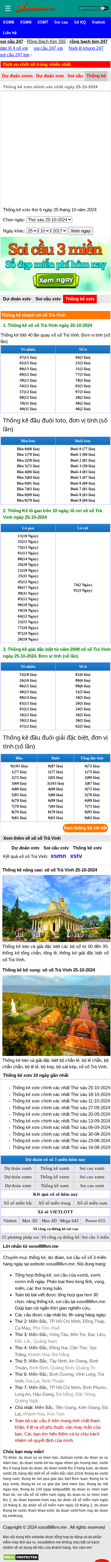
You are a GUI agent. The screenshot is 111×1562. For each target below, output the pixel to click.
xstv (76, 856)
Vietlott (98, 22)
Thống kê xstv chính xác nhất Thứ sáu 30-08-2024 (61, 1134)
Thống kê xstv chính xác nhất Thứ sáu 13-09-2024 (61, 1120)
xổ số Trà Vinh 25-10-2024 (49, 869)
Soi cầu (75, 75)
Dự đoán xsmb (18, 1168)
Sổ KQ (80, 22)
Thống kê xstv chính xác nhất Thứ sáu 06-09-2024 (61, 1127)
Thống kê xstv (79, 298)
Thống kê (96, 75)
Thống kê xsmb (54, 1168)
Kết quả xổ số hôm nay (55, 1194)
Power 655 (95, 1220)
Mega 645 (69, 1220)
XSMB (8, 22)
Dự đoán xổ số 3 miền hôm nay (55, 1159)
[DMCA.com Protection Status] (21, 1557)
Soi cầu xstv (48, 298)
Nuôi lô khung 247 (86, 48)
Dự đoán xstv (50, 75)
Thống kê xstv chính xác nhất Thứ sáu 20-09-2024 (61, 1114)
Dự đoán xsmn (17, 75)
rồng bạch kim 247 (88, 41)
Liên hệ (10, 33)
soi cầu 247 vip (48, 48)
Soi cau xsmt (92, 1185)
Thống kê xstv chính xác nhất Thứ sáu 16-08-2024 (61, 1147)
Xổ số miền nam (92, 1203)
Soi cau (61, 22)
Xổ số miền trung (54, 1203)
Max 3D (29, 1220)
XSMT (42, 22)
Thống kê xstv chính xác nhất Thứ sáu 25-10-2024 (61, 1087)
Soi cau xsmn (92, 1177)
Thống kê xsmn (54, 1177)
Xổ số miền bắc (18, 1203)
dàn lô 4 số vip (14, 48)
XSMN (25, 22)
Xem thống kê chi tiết (85, 827)
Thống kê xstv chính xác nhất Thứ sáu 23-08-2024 (61, 1140)
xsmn (58, 856)
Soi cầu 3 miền (95, 1237)
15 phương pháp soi (20, 1237)
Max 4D (49, 1220)
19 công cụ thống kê (60, 1237)
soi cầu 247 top (14, 54)
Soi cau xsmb (92, 1168)
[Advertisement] (55, 149)
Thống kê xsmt (55, 1185)
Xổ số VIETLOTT (55, 1212)
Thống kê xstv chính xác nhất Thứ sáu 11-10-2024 (61, 1100)
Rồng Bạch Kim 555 (46, 41)
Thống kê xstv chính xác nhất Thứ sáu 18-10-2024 (61, 1094)
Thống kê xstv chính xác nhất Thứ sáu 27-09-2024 (61, 1107)
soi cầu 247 (11, 41)
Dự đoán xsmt (18, 1185)
